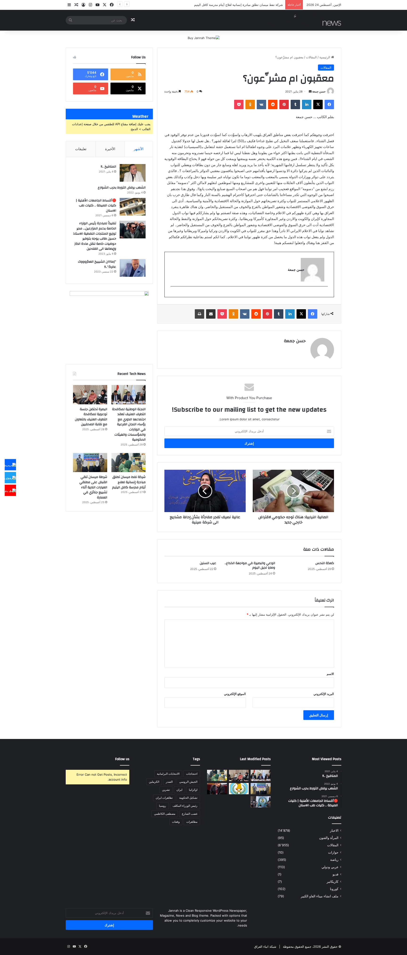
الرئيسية (325, 57)
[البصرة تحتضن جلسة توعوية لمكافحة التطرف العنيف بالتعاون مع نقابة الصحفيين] (90, 394)
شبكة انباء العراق (265, 946)
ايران (179, 789)
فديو (335, 874)
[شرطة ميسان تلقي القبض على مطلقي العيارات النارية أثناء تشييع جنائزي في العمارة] (90, 462)
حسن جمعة (319, 91)
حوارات (333, 852)
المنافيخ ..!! (108, 167)
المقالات (311, 57)
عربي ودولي (330, 867)
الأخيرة (110, 149)
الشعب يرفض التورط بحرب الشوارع (122, 188)
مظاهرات (191, 821)
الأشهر (138, 149)
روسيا (162, 805)
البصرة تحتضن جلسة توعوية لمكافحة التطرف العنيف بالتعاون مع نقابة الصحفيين (91, 417)
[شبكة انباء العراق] (306, 20)
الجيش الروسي (188, 781)
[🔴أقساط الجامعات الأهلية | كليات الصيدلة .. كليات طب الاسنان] (133, 207)
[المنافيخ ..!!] (133, 173)
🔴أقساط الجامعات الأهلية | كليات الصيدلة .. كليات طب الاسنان (96, 205)
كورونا (334, 889)
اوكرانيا (193, 789)
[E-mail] (325, 294)
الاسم (330, 674)
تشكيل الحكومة (188, 797)
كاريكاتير (332, 881)
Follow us (122, 759)
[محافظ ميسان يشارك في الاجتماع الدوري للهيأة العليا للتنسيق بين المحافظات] (217, 788)
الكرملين (154, 781)
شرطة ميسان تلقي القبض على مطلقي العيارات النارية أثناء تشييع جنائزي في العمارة (93, 487)
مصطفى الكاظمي (164, 813)
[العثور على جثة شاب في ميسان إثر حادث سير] (239, 788)
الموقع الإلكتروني (235, 694)
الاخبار (334, 830)
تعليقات (80, 149)
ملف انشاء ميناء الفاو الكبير (319, 896)
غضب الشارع (189, 813)
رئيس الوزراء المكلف (185, 805)
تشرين (166, 789)
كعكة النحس (324, 563)
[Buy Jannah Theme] (204, 38)
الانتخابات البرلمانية (168, 773)
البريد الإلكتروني (323, 694)
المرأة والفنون (328, 838)
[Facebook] (10, 464)
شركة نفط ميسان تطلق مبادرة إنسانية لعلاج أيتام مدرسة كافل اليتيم (238, 5)
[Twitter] (10, 477)
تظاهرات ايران (164, 797)
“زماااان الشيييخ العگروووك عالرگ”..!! (97, 264)
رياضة (334, 860)
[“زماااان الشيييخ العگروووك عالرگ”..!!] (133, 268)
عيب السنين (208, 563)
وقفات (176, 821)
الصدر (169, 781)
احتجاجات (191, 773)
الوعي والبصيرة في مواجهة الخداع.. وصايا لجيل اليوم (250, 565)
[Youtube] (10, 490)
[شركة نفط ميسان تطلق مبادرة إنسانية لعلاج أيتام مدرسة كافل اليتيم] (128, 462)
